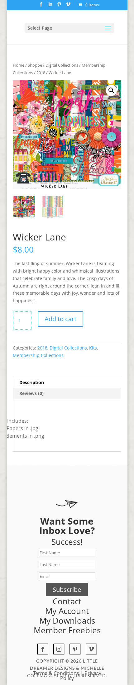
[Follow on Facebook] (42, 649)
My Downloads (67, 620)
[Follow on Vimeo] (91, 649)
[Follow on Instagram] (59, 649)
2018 (40, 72)
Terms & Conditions (56, 673)
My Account (67, 610)
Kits (93, 348)
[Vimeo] (68, 6)
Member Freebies (67, 630)
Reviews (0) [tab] (31, 393)
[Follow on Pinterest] (75, 649)
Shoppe (35, 65)
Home (18, 65)
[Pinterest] (59, 6)
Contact (67, 601)
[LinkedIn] (50, 6)
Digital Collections (61, 65)
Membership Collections (38, 355)
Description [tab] (31, 382)
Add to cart (60, 319)
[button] (111, 90)
